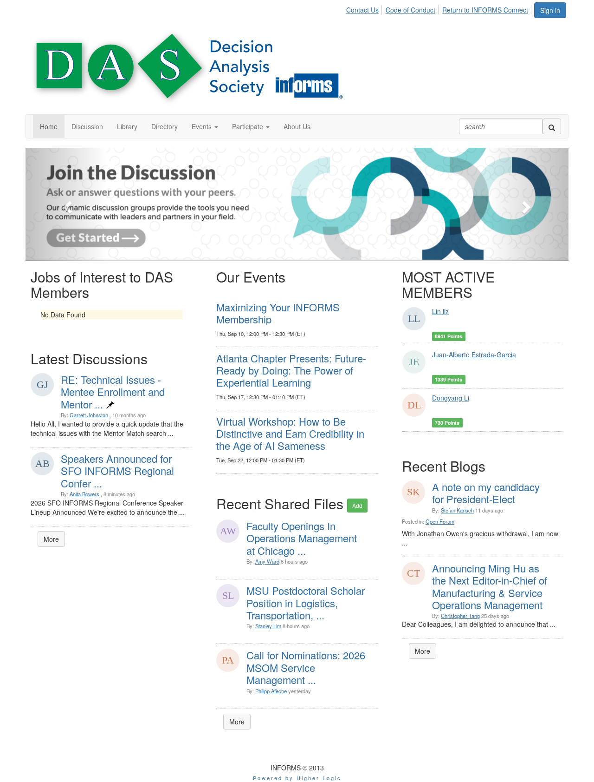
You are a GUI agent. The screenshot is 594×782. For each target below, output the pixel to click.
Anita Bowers (84, 494)
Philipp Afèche (271, 691)
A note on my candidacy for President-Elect (486, 493)
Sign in (550, 10)
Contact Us (362, 9)
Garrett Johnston (89, 415)
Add (357, 505)
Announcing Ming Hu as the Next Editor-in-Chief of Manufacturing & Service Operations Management (489, 586)
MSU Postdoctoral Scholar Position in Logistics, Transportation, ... (305, 602)
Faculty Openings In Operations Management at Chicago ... (301, 538)
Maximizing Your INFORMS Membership (278, 313)
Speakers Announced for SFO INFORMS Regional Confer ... (117, 470)
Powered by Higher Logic (297, 778)
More (51, 539)
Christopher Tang (460, 615)
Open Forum (440, 521)
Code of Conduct (410, 9)
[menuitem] (365, 8)
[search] (551, 126)
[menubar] (439, 8)
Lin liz (440, 311)
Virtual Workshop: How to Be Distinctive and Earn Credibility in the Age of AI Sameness (290, 433)
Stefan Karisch (457, 510)
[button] (205, 126)
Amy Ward (267, 561)
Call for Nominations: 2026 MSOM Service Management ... (305, 667)
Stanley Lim (268, 626)
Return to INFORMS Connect (485, 9)
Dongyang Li (450, 397)
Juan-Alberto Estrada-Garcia (474, 354)
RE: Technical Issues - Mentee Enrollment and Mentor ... (113, 391)
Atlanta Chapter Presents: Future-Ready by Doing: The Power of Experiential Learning (291, 370)
